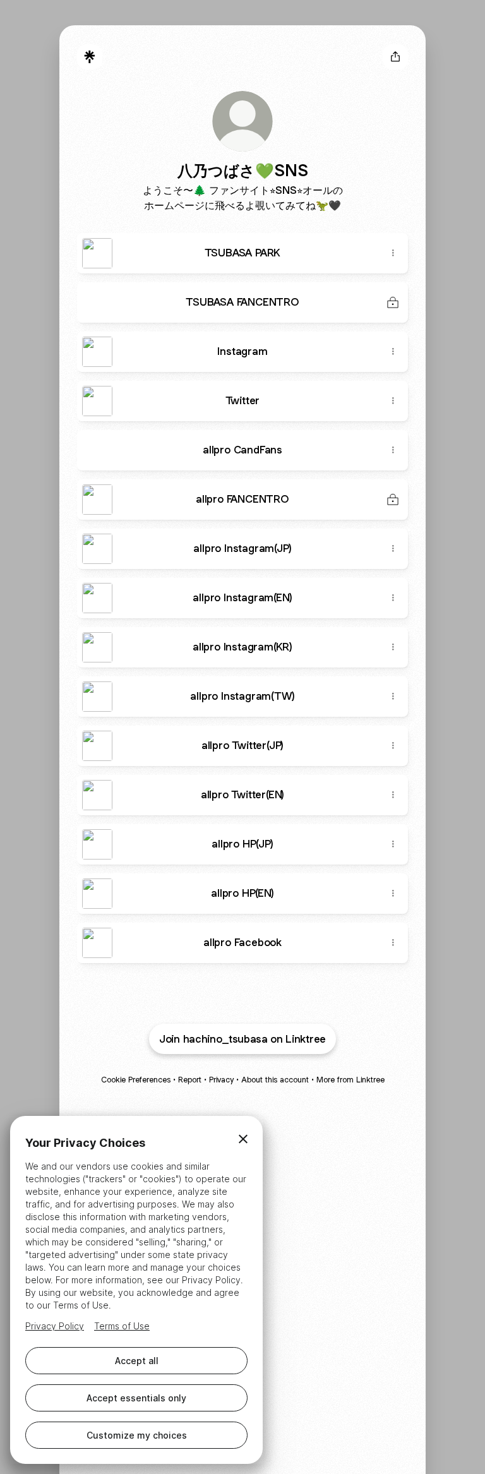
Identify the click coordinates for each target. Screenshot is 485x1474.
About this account (275, 1079)
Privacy (221, 1079)
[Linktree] (89, 56)
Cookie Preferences (136, 1079)
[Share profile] (395, 56)
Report (189, 1079)
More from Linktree (350, 1079)
